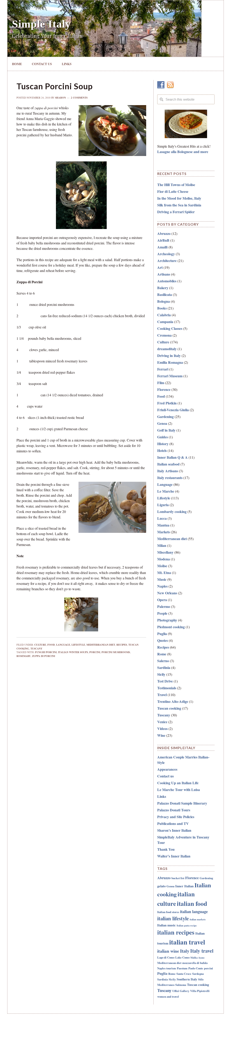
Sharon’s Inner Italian (174, 830)
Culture (40, 645)
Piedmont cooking (171, 626)
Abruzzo (164, 233)
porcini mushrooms (116, 652)
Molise (162, 565)
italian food (192, 903)
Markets (163, 531)
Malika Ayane (197, 957)
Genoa (162, 423)
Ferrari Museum (169, 375)
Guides (162, 436)
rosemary (23, 656)
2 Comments (79, 97)
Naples (162, 586)
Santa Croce (183, 973)
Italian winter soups (73, 652)
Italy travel (201, 950)
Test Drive (165, 681)
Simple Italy (41, 24)
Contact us (165, 776)
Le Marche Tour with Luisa (178, 789)
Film (160, 382)
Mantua (163, 525)
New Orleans (167, 592)
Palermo (163, 606)
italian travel (187, 942)
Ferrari (162, 369)
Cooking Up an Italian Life (178, 782)
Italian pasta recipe (187, 925)
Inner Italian (184, 885)
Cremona (164, 335)
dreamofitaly (167, 348)
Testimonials (166, 687)
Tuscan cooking (169, 708)
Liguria (163, 504)
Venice (162, 721)
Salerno (163, 660)
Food (51, 645)
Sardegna (198, 973)
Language (63, 645)
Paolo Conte (195, 968)
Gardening (165, 416)
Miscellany (165, 552)
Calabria (164, 314)
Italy (184, 950)
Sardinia (163, 667)
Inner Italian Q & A (172, 457)
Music (161, 579)
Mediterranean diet (100, 645)
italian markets (198, 919)
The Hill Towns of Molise (176, 184)
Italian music (166, 925)
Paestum (182, 968)
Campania (165, 321)
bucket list (177, 878)
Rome (161, 653)
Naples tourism (166, 968)
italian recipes (175, 932)
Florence (164, 389)
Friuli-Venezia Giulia (173, 409)
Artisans (163, 274)
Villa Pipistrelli (200, 991)
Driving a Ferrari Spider (176, 211)
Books (162, 308)
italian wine (168, 951)
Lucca (162, 518)
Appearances (167, 769)
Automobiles (166, 280)
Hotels (162, 450)
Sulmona (180, 984)
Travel (162, 694)
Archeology (166, 253)
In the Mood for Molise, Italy (179, 198)
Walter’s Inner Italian (173, 856)
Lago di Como (165, 957)
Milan (161, 545)
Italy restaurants (169, 477)
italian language (194, 911)
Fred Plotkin (167, 403)
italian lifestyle (173, 918)
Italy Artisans (167, 470)
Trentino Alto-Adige (172, 701)
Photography (167, 620)
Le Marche (165, 491)
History (163, 443)
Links (161, 796)
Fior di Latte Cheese (172, 191)
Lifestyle (78, 645)
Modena (163, 559)
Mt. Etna (164, 572)
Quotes (162, 640)
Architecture (167, 260)
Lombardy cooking (172, 511)
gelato (161, 885)
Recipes (121, 645)
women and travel (168, 996)
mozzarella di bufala (195, 963)
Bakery (162, 287)
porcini (94, 652)
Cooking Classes (169, 328)
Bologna (163, 301)
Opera (162, 599)
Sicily (161, 674)
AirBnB (163, 240)
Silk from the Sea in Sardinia (179, 205)
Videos (162, 728)
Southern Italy (187, 979)
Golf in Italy (166, 430)
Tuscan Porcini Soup (54, 86)
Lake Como (182, 957)
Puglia (162, 633)
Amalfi (162, 247)
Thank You (166, 849)
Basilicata (164, 294)
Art (160, 267)
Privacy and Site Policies (175, 816)
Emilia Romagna (170, 362)
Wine (161, 735)
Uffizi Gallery (180, 991)
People (162, 613)
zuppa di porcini (43, 656)
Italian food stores (168, 912)
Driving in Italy (169, 355)
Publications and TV (173, 823)
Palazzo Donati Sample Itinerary (182, 803)
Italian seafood (168, 464)
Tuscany (36, 648)
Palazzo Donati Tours (173, 809)
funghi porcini (46, 652)
